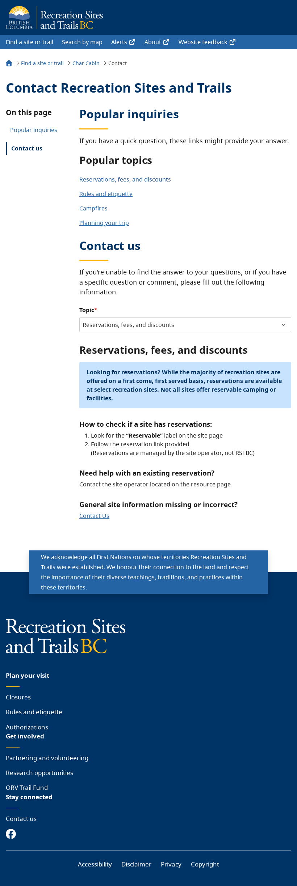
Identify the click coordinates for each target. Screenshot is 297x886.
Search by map (82, 42)
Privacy (171, 864)
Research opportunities (39, 772)
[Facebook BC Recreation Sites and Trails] (13, 834)
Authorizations (27, 727)
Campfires (93, 208)
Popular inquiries (33, 130)
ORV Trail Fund (27, 787)
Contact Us (94, 516)
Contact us (26, 148)
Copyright (205, 864)
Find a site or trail (29, 42)
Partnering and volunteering (47, 758)
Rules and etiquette (106, 194)
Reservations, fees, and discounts (125, 179)
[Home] (9, 64)
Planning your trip (104, 223)
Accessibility (95, 864)
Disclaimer (136, 864)
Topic (86, 310)
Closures (18, 697)
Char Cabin (86, 63)
